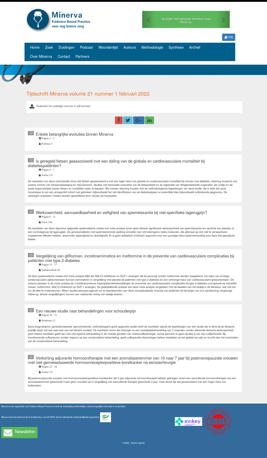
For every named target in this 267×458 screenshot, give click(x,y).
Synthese (176, 47)
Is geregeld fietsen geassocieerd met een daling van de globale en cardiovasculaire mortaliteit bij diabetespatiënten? (116, 163)
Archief (194, 47)
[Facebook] (119, 120)
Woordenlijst (108, 47)
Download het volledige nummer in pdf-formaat (63, 106)
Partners (82, 56)
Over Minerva (41, 56)
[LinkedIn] (149, 120)
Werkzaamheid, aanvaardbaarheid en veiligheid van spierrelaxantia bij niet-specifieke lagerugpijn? (121, 212)
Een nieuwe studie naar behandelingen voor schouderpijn (86, 311)
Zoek (49, 47)
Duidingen (66, 47)
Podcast (86, 47)
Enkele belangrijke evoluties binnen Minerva (74, 134)
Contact (64, 56)
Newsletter (25, 431)
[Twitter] (128, 120)
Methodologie (152, 47)
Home (35, 47)
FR (230, 37)
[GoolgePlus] (138, 120)
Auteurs (130, 47)
